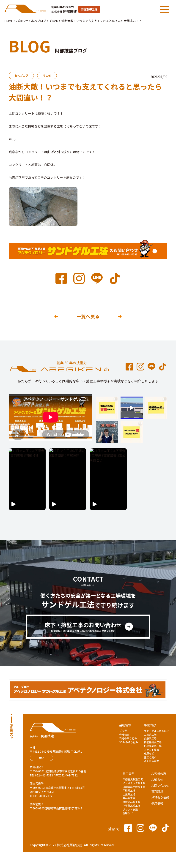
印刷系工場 (129, 790)
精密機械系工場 (153, 742)
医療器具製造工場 (133, 779)
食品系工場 (150, 738)
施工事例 (129, 773)
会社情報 (125, 725)
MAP (41, 757)
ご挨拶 (123, 730)
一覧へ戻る (88, 316)
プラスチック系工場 (134, 783)
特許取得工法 (89, 9)
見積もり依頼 (160, 797)
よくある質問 (151, 761)
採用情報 (157, 803)
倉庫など (149, 753)
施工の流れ (150, 757)
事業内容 (150, 725)
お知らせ (157, 779)
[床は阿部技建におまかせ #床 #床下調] (107, 432)
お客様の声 (158, 773)
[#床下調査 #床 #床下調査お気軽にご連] (132, 432)
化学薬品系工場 (153, 746)
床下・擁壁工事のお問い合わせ (83, 626)
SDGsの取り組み (128, 742)
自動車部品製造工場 (134, 787)
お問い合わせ (160, 785)
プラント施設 (151, 749)
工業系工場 (150, 734)
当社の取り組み (128, 738)
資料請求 (157, 791)
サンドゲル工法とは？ (156, 730)
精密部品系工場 (131, 802)
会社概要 (124, 734)
